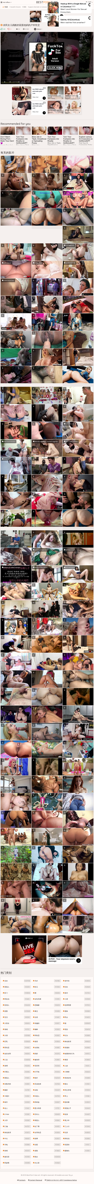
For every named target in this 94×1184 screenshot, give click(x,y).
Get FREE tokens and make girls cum (38, 91)
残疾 (24, 7)
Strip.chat (35, 97)
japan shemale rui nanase (38, 7)
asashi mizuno (15, 7)
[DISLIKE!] (9, 29)
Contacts (22, 1180)
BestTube (47, 2)
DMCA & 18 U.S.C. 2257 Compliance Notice (61, 1180)
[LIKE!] (2, 29)
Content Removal (35, 1180)
